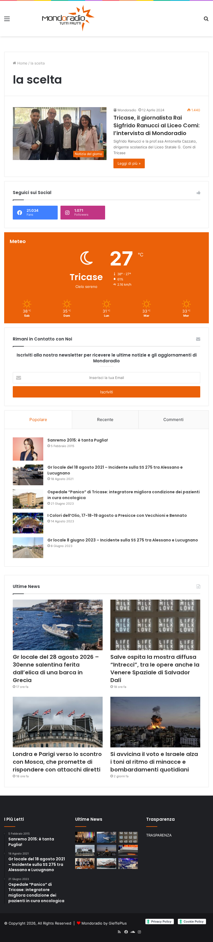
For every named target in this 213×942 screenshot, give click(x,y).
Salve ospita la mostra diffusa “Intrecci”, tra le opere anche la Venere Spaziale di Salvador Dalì (154, 668)
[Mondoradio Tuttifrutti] (54, 18)
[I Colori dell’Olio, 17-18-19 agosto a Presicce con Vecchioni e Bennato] (28, 523)
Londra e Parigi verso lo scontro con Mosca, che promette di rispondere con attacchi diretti (57, 761)
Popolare (38, 419)
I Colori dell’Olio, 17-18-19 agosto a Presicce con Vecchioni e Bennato (117, 515)
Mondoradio (127, 110)
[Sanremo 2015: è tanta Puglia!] (28, 448)
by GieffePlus (115, 923)
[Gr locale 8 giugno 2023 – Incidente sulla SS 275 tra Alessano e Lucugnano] (28, 547)
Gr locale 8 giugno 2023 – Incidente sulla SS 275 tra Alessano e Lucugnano (122, 540)
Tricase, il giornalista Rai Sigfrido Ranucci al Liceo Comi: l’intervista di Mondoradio (156, 125)
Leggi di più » (129, 163)
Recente (105, 419)
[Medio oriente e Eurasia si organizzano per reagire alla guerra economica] (106, 863)
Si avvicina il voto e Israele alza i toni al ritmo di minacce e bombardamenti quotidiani (154, 761)
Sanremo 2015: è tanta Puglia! (77, 440)
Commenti (173, 419)
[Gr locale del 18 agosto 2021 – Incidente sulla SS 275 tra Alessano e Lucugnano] (28, 474)
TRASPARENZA (159, 835)
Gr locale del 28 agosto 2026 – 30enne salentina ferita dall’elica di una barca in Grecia (56, 668)
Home (21, 63)
